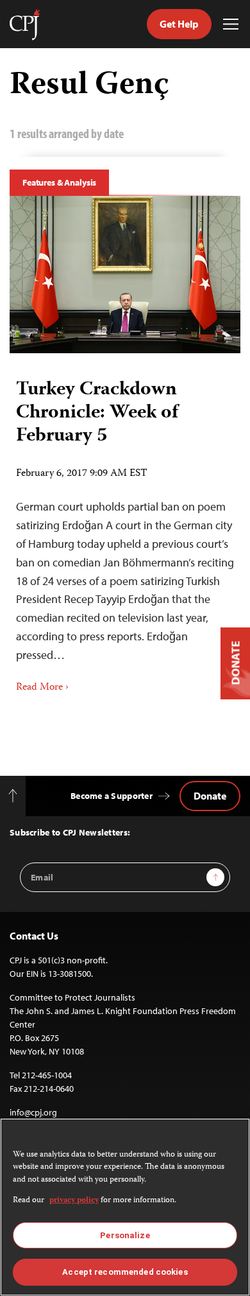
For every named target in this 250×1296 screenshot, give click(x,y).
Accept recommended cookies (124, 1272)
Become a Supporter (112, 795)
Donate (210, 795)
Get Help (179, 23)
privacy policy (74, 1200)
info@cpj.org (33, 1112)
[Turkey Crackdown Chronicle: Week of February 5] (125, 274)
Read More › (42, 687)
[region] (125, 1207)
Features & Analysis (59, 182)
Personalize (124, 1235)
